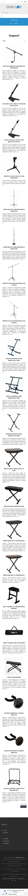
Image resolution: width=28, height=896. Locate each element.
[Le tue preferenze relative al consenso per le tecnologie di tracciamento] (25, 893)
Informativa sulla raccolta (9, 894)
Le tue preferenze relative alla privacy (15, 891)
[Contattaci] (25, 1)
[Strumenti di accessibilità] (6, 893)
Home (11, 23)
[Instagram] (22, 1)
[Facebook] (18, 1)
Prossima (23, 806)
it (2, 1)
